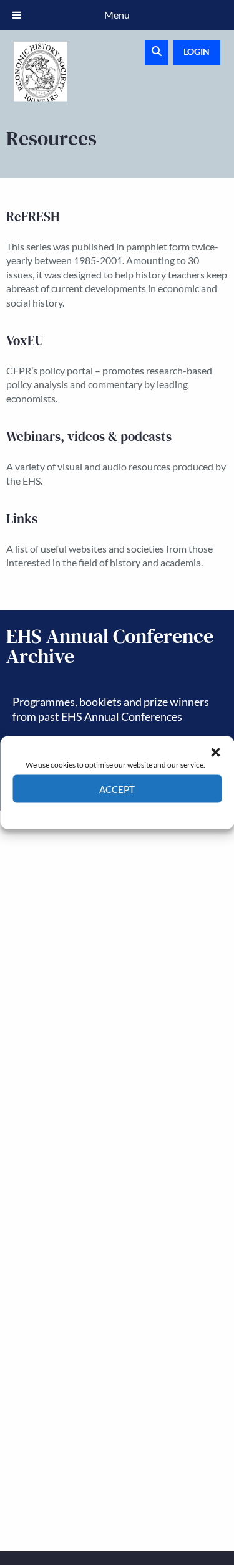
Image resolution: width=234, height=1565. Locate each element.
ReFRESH (32, 216)
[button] (215, 752)
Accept (117, 788)
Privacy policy (139, 812)
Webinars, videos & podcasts (89, 436)
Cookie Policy (88, 812)
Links (21, 519)
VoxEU (25, 340)
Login (196, 51)
